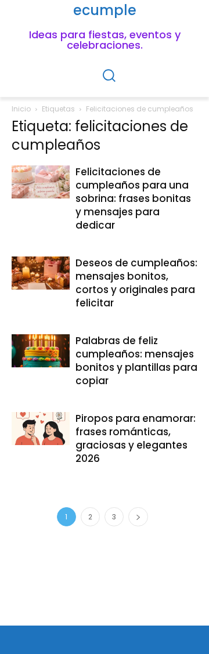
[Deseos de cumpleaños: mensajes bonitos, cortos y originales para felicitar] (41, 272)
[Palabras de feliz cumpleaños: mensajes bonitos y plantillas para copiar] (41, 350)
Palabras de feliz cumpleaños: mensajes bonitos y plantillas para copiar (136, 361)
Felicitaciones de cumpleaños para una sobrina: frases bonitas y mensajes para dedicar (133, 198)
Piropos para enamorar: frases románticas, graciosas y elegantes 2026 (135, 438)
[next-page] (138, 516)
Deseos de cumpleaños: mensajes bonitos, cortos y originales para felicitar (136, 283)
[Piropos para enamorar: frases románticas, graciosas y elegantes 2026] (41, 428)
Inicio (21, 109)
